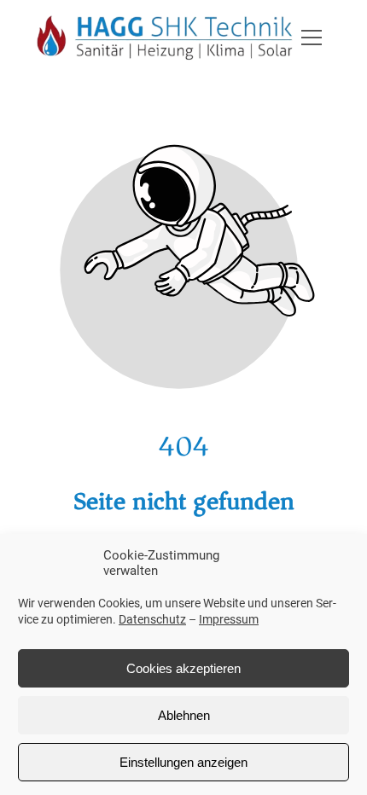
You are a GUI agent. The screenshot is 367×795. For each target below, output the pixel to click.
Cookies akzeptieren (183, 668)
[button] (311, 37)
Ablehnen (184, 715)
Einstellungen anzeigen (183, 762)
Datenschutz (152, 619)
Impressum (229, 619)
